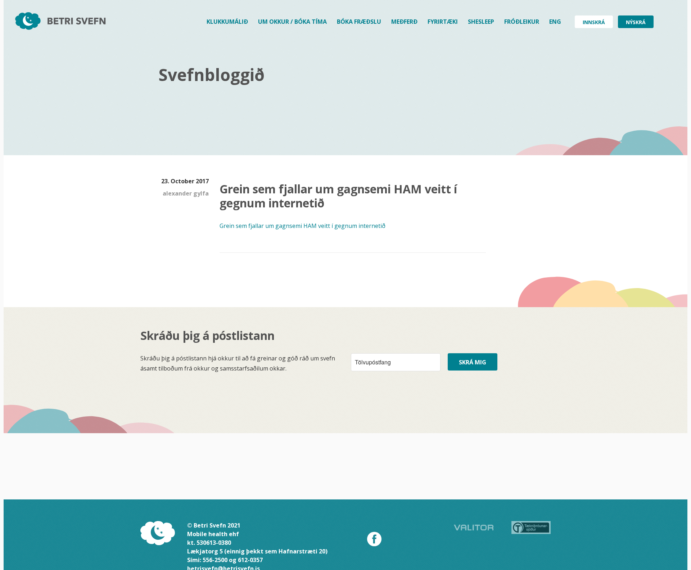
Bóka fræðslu (359, 22)
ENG (555, 22)
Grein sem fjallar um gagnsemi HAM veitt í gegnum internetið (302, 226)
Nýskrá (636, 22)
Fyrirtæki (443, 22)
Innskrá (594, 22)
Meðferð (404, 22)
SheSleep (481, 22)
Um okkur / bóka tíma (292, 22)
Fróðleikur (521, 22)
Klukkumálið (227, 22)
